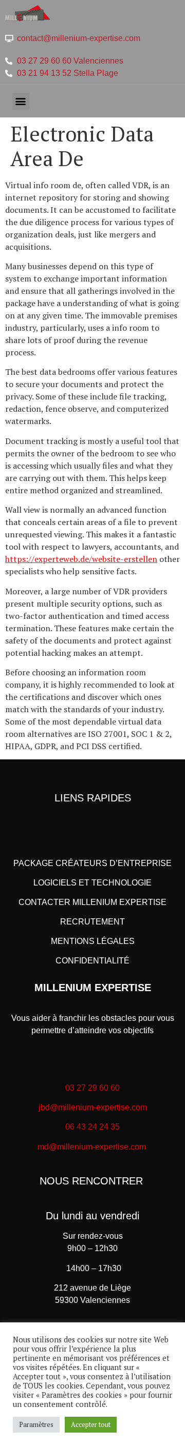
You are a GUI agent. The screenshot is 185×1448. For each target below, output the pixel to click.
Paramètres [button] (36, 1424)
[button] (20, 101)
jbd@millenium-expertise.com (93, 1107)
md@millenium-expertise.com (92, 1146)
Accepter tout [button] (90, 1424)
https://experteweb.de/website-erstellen (81, 559)
